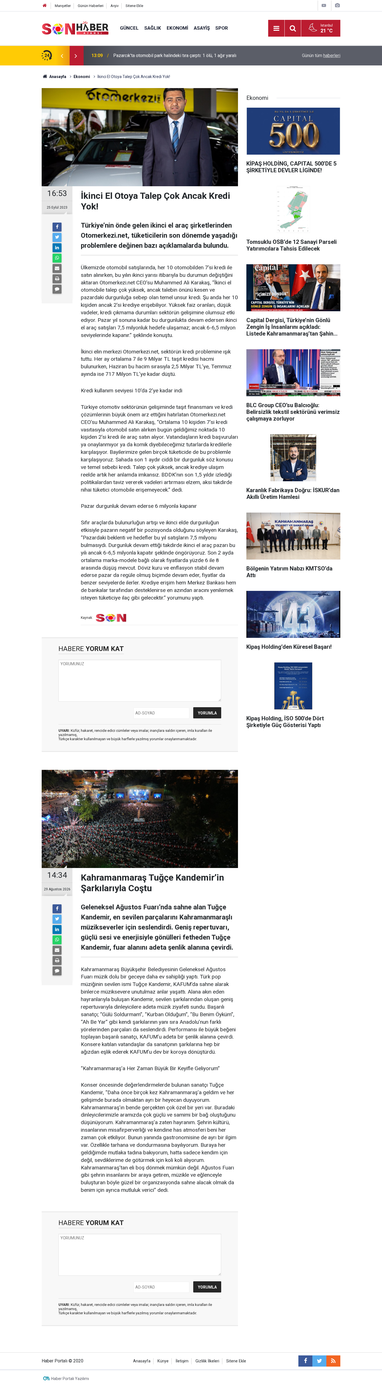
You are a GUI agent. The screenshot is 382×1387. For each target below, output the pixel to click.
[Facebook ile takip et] (305, 1361)
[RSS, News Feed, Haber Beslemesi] (333, 1361)
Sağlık (152, 28)
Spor (221, 28)
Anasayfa (141, 1361)
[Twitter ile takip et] (319, 1361)
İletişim (182, 1361)
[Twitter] (57, 237)
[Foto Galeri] (337, 5)
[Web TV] (324, 5)
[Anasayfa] (45, 6)
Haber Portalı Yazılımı (70, 1378)
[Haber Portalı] (75, 27)
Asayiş (202, 28)
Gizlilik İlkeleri (207, 1361)
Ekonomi (177, 28)
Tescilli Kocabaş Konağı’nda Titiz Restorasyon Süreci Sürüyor (173, 55)
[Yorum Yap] (57, 289)
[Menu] (276, 28)
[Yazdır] (57, 278)
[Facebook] (57, 227)
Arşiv (114, 6)
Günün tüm (321, 55)
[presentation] (62, 55)
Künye (163, 1361)
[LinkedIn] (57, 247)
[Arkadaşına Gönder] (57, 268)
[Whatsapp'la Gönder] (57, 258)
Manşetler (63, 6)
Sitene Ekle (134, 6)
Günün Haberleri (90, 6)
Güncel (129, 28)
